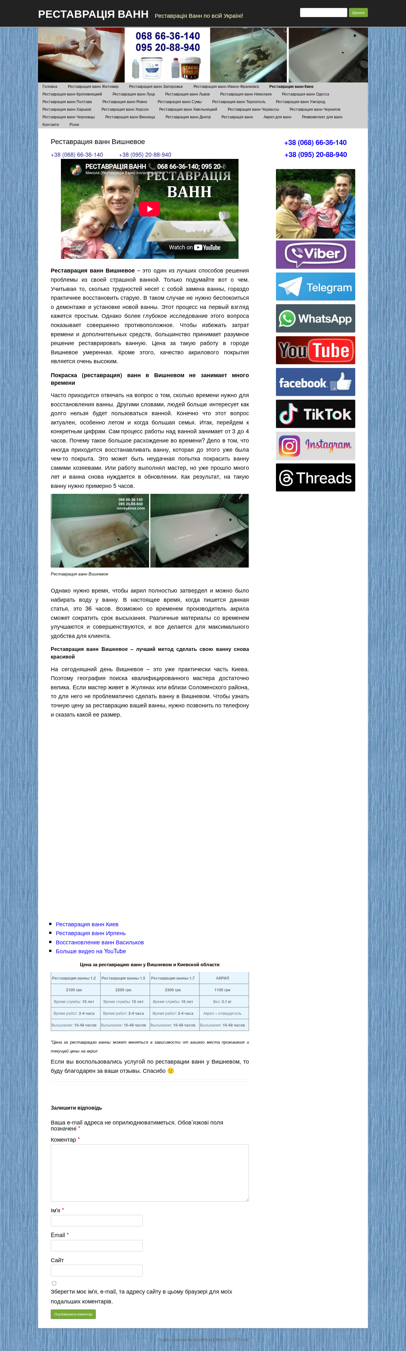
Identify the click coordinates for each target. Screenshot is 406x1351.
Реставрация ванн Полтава (67, 101)
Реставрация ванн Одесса (305, 93)
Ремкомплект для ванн (322, 116)
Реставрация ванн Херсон (125, 109)
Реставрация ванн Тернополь (238, 101)
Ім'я (57, 1210)
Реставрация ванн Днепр (188, 116)
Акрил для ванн (277, 116)
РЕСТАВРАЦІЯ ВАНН (93, 13)
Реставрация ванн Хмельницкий (188, 109)
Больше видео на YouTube (91, 951)
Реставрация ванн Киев (291, 86)
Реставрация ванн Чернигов (315, 109)
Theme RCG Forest (231, 1339)
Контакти (51, 124)
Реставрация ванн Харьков (67, 109)
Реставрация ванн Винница (130, 116)
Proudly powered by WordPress (185, 1339)
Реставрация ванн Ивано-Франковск (226, 86)
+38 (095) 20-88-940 (145, 154)
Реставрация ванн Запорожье (156, 86)
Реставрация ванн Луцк (134, 93)
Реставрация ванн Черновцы (69, 116)
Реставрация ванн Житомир (93, 86)
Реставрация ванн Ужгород (300, 101)
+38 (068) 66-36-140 (77, 154)
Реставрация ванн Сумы (180, 101)
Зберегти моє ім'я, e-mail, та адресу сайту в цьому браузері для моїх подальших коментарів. (141, 1296)
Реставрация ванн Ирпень (91, 932)
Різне (74, 124)
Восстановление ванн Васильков (100, 942)
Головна (50, 86)
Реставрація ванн (237, 116)
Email (60, 1234)
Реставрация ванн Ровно (124, 101)
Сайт (57, 1260)
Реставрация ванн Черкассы (253, 109)
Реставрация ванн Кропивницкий (72, 93)
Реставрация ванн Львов (187, 93)
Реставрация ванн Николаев (246, 93)
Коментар (65, 1139)
